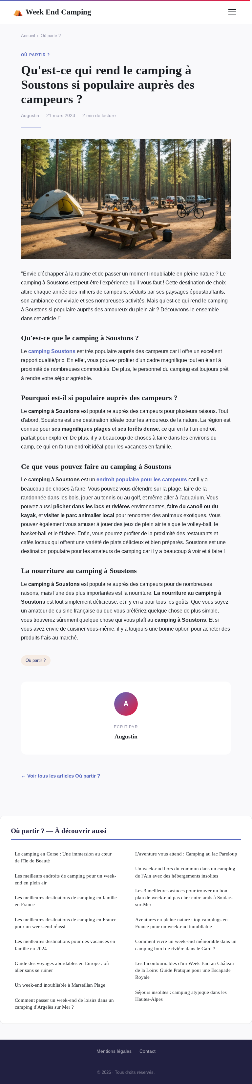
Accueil (28, 35)
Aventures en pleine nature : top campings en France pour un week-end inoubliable (181, 923)
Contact (147, 1051)
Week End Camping (52, 12)
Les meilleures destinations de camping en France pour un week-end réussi (65, 923)
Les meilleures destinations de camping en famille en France (66, 901)
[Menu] (232, 12)
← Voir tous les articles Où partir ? (60, 776)
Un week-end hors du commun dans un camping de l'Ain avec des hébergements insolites (185, 872)
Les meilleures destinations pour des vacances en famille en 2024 (65, 944)
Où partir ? (51, 35)
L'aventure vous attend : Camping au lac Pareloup (186, 853)
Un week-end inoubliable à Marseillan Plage (60, 985)
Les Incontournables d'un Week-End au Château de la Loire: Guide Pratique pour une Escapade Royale (184, 970)
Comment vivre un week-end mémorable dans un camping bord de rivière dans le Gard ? (186, 944)
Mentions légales (114, 1051)
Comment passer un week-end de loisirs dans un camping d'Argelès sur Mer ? (64, 1003)
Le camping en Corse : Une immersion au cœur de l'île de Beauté (63, 857)
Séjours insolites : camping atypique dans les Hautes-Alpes (181, 995)
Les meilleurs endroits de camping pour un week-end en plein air (65, 879)
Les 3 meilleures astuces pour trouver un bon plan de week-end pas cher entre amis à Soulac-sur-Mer (184, 897)
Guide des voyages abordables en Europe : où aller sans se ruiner (62, 966)
